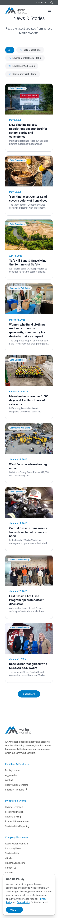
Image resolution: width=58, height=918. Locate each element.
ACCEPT (14, 910)
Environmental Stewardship (26, 58)
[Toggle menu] (49, 10)
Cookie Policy (23, 902)
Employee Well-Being (23, 66)
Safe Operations (32, 50)
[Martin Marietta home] (18, 730)
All (9, 50)
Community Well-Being (24, 74)
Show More (29, 694)
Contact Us (41, 2)
